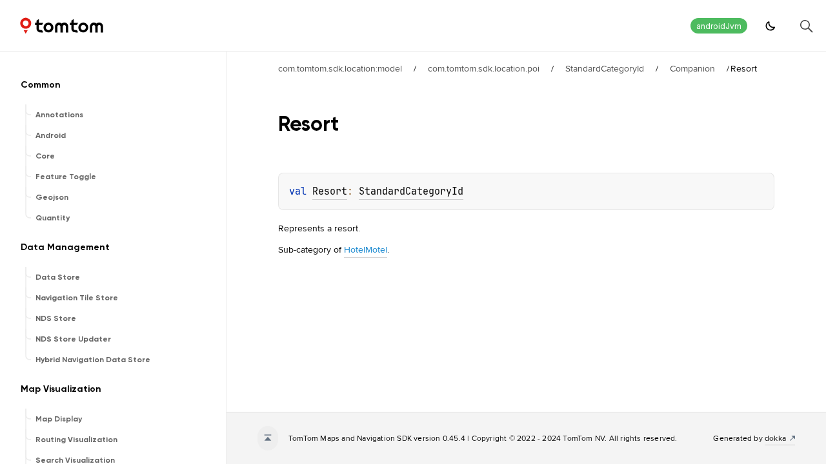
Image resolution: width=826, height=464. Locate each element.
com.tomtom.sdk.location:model (340, 68)
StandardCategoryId (604, 68)
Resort (329, 191)
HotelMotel (365, 249)
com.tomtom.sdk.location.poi (483, 68)
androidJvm (718, 26)
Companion (692, 68)
